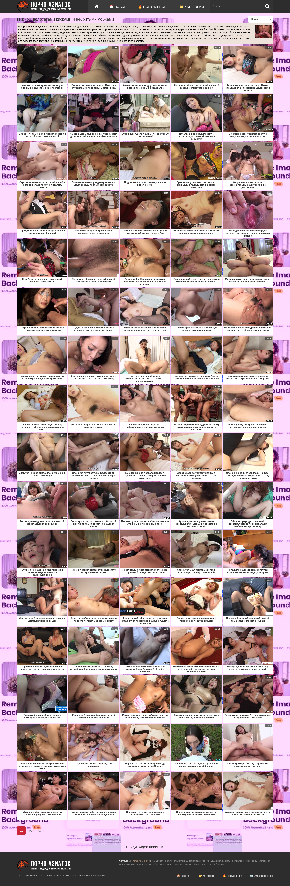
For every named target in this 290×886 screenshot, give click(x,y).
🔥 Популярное (152, 7)
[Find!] (267, 8)
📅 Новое (117, 7)
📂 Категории (191, 7)
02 (30, 830)
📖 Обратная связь (261, 875)
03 (40, 830)
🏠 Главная (184, 875)
